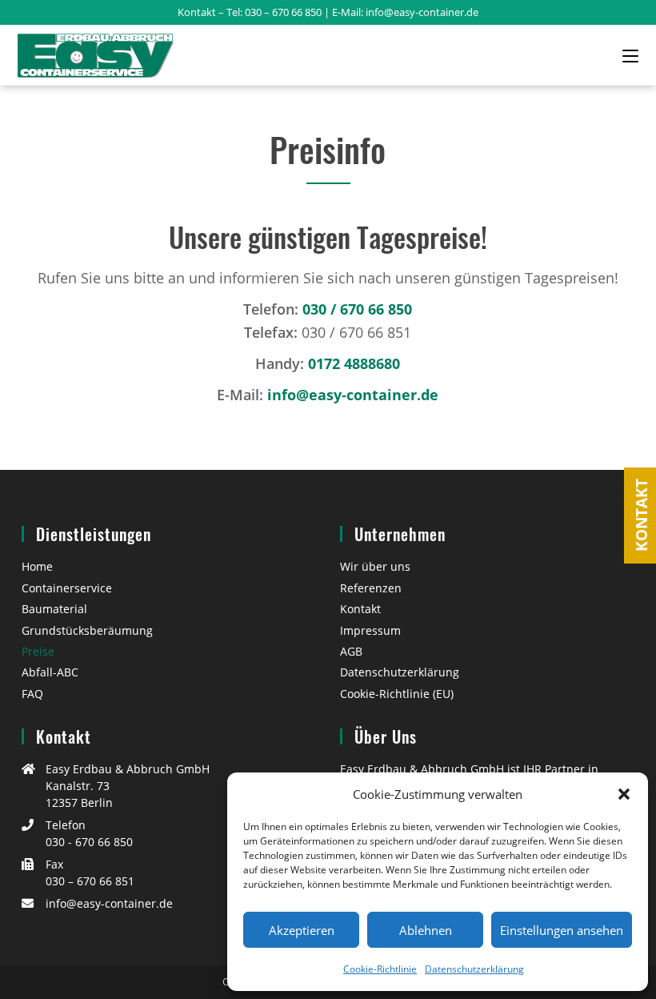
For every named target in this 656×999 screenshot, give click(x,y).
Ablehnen (425, 930)
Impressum (370, 630)
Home (37, 566)
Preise (38, 651)
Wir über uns (375, 566)
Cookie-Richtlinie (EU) (397, 693)
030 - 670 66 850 (89, 841)
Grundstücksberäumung (87, 630)
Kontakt (360, 608)
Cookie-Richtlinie (380, 969)
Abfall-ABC (50, 672)
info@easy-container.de (422, 12)
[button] (624, 794)
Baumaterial (54, 608)
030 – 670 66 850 (283, 12)
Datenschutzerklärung (474, 969)
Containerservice (67, 588)
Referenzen (371, 588)
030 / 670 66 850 (357, 309)
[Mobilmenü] (630, 55)
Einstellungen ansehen (561, 930)
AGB (351, 651)
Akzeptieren (301, 930)
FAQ (32, 693)
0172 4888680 (354, 363)
